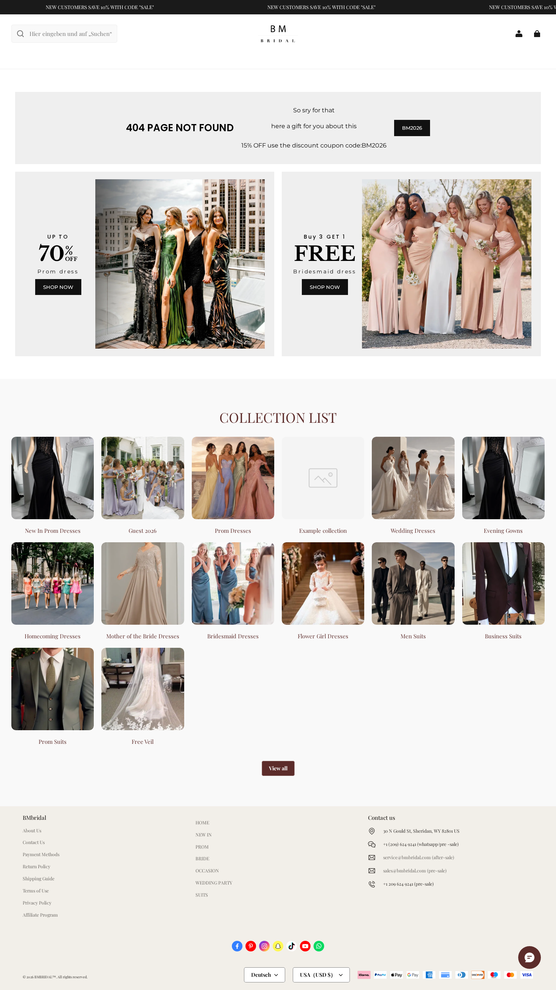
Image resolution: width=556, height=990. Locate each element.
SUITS (202, 895)
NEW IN (204, 835)
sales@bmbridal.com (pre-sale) (415, 870)
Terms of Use (36, 891)
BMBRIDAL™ (45, 976)
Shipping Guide (38, 878)
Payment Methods (41, 854)
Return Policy (36, 866)
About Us (32, 830)
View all (278, 768)
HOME (202, 822)
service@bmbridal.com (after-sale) (418, 857)
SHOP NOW (58, 287)
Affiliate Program (40, 915)
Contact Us (34, 842)
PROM (202, 847)
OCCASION (207, 870)
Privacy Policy (37, 903)
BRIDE (202, 858)
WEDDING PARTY (214, 883)
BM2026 (412, 128)
